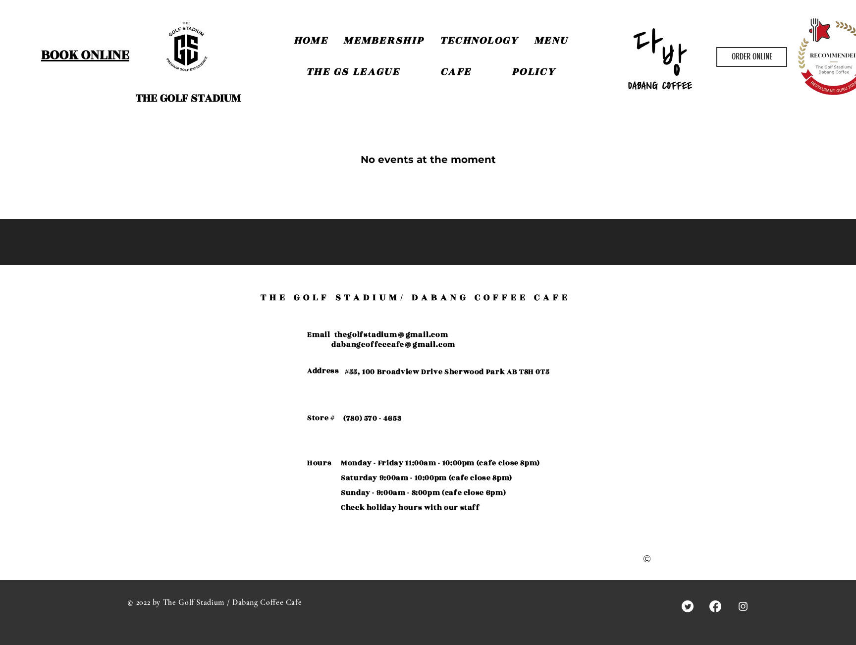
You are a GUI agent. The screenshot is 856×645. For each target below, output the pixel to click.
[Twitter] (688, 606)
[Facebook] (715, 606)
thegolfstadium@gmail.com (391, 334)
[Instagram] (743, 606)
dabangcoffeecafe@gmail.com (393, 344)
